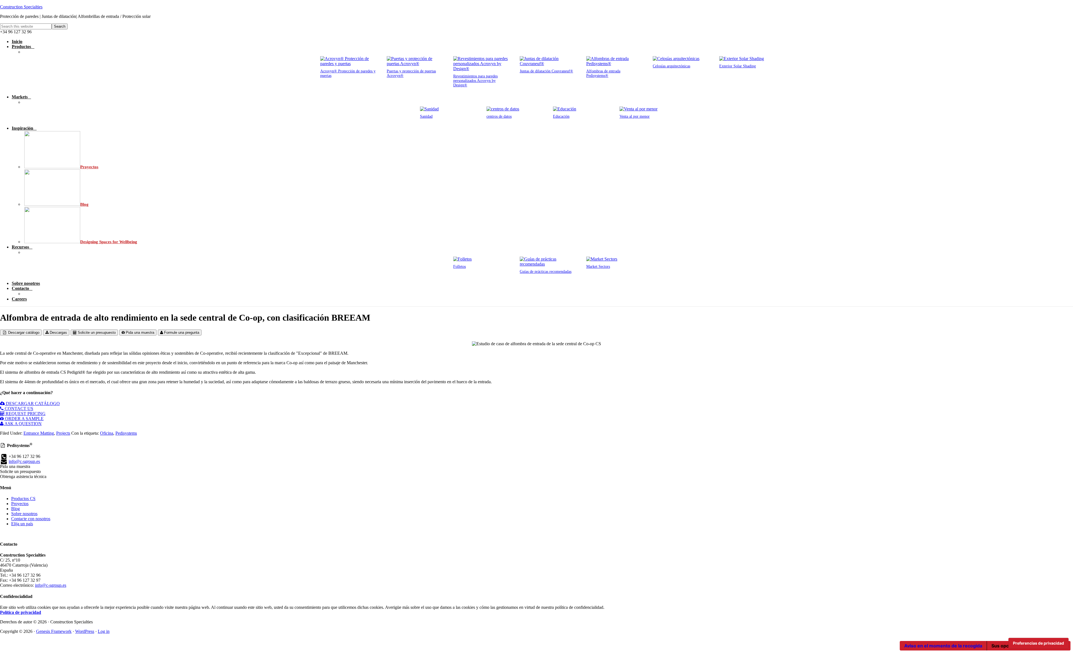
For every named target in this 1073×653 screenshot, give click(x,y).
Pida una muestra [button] (15, 466)
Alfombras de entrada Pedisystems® (603, 73)
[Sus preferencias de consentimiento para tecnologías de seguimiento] (1038, 643)
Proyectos (20, 503)
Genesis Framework (54, 631)
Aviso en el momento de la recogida (943, 646)
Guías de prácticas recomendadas (545, 271)
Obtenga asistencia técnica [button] (23, 476)
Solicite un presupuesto (96, 332)
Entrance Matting (38, 433)
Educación (561, 116)
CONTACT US (18, 408)
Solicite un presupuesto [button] (20, 471)
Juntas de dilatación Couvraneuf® (546, 71)
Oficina (106, 433)
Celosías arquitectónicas (671, 66)
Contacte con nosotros (30, 518)
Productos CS (23, 498)
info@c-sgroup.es (24, 461)
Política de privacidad (20, 612)
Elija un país (22, 523)
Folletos (459, 266)
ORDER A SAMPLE (24, 418)
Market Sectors (598, 266)
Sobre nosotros (24, 513)
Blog (15, 508)
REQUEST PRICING (25, 413)
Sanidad (426, 116)
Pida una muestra (139, 332)
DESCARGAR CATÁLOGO (32, 403)
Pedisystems (126, 433)
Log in (104, 631)
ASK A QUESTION (23, 423)
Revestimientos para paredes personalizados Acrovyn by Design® (475, 80)
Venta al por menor (634, 116)
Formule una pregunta (181, 332)
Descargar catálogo (23, 332)
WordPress (84, 631)
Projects (63, 433)
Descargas (58, 332)
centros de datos (499, 116)
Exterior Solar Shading (737, 66)
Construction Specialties (21, 6)
